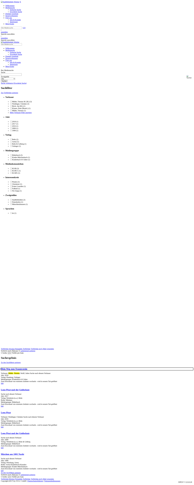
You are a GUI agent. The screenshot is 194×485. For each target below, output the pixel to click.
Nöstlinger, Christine (19, 104)
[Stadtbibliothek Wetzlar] (10, 2)
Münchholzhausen (18, 204)
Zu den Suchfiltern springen (11, 362)
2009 (14, 128)
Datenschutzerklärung (35, 481)
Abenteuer (16, 184)
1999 (14, 131)
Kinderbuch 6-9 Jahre (20, 160)
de (13, 213)
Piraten (14, 182)
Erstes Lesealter (17, 186)
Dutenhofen (16, 202)
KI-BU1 (15, 171)
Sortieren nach (6, 351)
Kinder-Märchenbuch (19, 157)
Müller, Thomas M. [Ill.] (20, 102)
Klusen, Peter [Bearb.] (20, 108)
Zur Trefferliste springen (9, 93)
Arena (14, 142)
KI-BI (14, 168)
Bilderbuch (16, 155)
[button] (190, 77)
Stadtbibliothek (17, 200)
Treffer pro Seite (18, 353)
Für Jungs (15, 191)
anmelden (4, 32)
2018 (14, 122)
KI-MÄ (15, 173)
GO (24, 28)
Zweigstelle (5, 77)
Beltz (14, 139)
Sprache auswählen (8, 34)
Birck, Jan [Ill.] (17, 106)
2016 (14, 126)
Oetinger (15, 146)
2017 (14, 124)
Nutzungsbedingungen (52, 481)
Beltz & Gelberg (18, 144)
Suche (3, 72)
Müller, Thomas (17, 111)
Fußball (15, 189)
